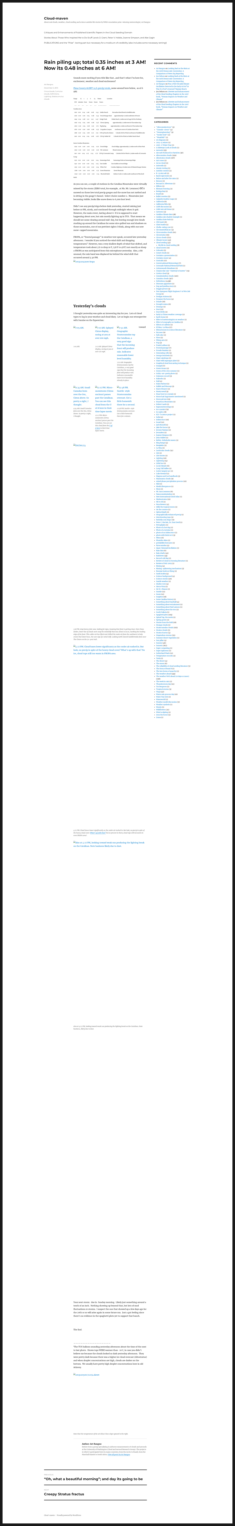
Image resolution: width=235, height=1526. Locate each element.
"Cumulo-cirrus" (163, 130)
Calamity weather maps (165, 199)
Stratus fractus (162, 633)
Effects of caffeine (163, 325)
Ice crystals (160, 409)
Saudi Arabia (161, 574)
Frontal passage (162, 348)
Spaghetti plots (162, 615)
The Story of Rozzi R (164, 669)
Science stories (162, 579)
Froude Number (162, 350)
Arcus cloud (160, 163)
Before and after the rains (166, 178)
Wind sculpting (162, 712)
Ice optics (160, 412)
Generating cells (162, 353)
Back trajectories (162, 176)
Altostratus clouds (163, 158)
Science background (164, 576)
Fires (158, 338)
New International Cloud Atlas (167, 497)
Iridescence (160, 420)
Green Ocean (161, 368)
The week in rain (162, 681)
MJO (157, 484)
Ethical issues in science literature (169, 330)
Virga (158, 692)
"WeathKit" (160, 137)
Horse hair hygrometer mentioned (169, 397)
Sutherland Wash (163, 653)
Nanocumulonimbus (164, 494)
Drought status (162, 304)
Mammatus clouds (163, 479)
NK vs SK (159, 502)
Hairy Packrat (161, 384)
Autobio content (162, 171)
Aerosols (159, 150)
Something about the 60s (166, 610)
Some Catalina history (164, 599)
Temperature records (164, 656)
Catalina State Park (163, 220)
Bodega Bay (160, 191)
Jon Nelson (160, 76)
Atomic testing (162, 168)
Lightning (160, 461)
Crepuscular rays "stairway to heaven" (171, 271)
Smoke (159, 592)
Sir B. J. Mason (161, 589)
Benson (159, 181)
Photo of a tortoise (163, 530)
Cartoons (159, 212)
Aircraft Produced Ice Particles (168, 153)
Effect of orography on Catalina (168, 322)
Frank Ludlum (161, 345)
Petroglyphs (161, 525)
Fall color (159, 335)
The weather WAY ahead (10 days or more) (172, 676)
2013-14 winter (162, 143)
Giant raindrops (162, 358)
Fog (157, 343)
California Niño (162, 204)
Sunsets (159, 646)
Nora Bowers (161, 504)
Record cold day (162, 558)
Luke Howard (161, 474)
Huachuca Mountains (164, 402)
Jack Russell (160, 425)
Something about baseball (166, 602)
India (158, 417)
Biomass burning (163, 189)
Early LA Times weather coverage (169, 314)
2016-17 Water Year (163, 145)
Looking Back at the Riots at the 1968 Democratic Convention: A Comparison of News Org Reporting (173, 71)
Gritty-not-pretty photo (165, 373)
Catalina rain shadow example (167, 217)
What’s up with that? (98, 833)
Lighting (47, 96)
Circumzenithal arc (163, 230)
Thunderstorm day (163, 684)
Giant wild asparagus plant (166, 361)
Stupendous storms (163, 635)
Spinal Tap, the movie (164, 617)
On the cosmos (162, 510)
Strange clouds (162, 625)
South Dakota (161, 612)
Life (157, 453)
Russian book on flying (165, 571)
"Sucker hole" (161, 135)
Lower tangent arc (163, 471)
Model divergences (163, 486)
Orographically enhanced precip (168, 515)
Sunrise (159, 643)
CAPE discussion (162, 207)
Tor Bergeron (161, 687)
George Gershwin (163, 356)
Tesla (158, 658)
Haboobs (159, 379)
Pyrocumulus (161, 545)
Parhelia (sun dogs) (163, 520)
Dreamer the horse (163, 299)
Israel (158, 422)
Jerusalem (160, 433)
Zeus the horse (162, 715)
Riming (159, 566)
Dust (158, 309)
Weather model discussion (166, 702)
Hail (157, 381)
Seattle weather (162, 581)
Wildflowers (161, 710)
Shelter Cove (161, 584)
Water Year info (162, 697)
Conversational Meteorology (167, 263)
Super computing (163, 648)
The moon (160, 663)
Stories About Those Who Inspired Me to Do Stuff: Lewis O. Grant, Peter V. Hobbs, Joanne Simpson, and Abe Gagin (99, 38)
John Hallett (161, 438)
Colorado (159, 250)
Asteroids (160, 166)
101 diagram (160, 140)
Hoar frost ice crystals (164, 394)
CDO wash (160, 222)
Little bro (159, 463)
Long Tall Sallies (162, 468)
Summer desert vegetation (166, 638)
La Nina (159, 448)
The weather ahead (163, 674)
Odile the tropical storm (165, 507)
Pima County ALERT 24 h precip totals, (92, 88)
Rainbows (160, 556)
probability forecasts (164, 543)
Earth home (160, 317)
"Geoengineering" (163, 132)
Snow (158, 594)
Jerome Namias (162, 430)
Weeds (158, 707)
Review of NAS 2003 (163, 563)
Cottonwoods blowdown (165, 268)
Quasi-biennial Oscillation (166, 548)
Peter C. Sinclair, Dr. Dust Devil (168, 522)
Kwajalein (160, 445)
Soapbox (159, 597)
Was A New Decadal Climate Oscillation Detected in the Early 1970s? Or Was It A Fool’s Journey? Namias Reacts (172, 86)
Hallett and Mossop (163, 386)
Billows (159, 186)
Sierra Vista (160, 586)
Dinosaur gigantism (164, 284)
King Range (160, 443)
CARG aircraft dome (163, 209)
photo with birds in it (164, 535)
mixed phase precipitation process (169, 481)
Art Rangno (48, 84)
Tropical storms (162, 689)
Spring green (161, 620)
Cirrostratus (161, 235)
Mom (158, 489)
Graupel (159, 366)
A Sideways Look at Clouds (166, 148)
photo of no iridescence (165, 533)
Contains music (162, 258)
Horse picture (161, 399)
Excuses (159, 332)
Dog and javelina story (164, 286)
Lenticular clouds (163, 450)
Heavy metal (161, 391)
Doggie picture (162, 289)
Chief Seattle (161, 225)
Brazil (158, 194)
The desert (160, 661)
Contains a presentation (165, 255)
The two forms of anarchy (166, 671)
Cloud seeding (161, 243)
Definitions (54, 94)
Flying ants (160, 340)
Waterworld (160, 699)
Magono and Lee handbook (166, 476)
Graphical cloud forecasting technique (171, 363)
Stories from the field (164, 622)
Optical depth (161, 512)
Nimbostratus (161, 499)
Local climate (161, 466)
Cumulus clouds (162, 279)
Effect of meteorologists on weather (170, 320)
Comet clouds (161, 253)
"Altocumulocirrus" (164, 127)
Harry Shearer (161, 389)
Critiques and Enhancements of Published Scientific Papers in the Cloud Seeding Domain (88, 32)
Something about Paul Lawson (168, 607)
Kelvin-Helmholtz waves (166, 440)
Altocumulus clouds (164, 155)
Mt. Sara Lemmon (163, 492)
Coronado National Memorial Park (169, 266)
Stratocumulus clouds (164, 628)
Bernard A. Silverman (164, 184)
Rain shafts (160, 553)
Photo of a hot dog (163, 527)
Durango (159, 307)
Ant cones (160, 160)
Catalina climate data (164, 214)
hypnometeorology (163, 407)
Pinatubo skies (162, 540)
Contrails (159, 261)
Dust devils (160, 312)
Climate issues (161, 240)
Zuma (158, 717)
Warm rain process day (165, 694)
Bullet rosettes (161, 196)
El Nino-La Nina (162, 327)
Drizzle (159, 302)
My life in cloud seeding (167, 245)
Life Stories (160, 456)
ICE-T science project (164, 415)
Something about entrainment (168, 604)
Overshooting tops (163, 517)
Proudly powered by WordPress (69, 1515)
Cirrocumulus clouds (164, 232)
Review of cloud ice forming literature (170, 561)
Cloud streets (161, 248)
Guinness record (162, 376)
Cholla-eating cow (163, 227)
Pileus (158, 538)
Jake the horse (161, 427)
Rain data (159, 551)
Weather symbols (163, 705)
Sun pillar (160, 640)
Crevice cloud (161, 273)
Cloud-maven (56, 18)
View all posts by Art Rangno (119, 1455)
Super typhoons (162, 651)
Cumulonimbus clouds (165, 276)
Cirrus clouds (49, 91)
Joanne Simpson (162, 435)
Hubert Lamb (161, 404)
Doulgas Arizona (162, 296)
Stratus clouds (161, 630)
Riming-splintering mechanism (168, 569)
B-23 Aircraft (161, 173)
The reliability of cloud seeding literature (172, 666)
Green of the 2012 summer (166, 371)
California (160, 202)
